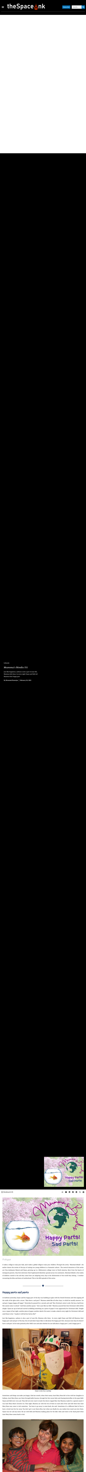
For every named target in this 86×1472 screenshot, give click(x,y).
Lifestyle (6, 663)
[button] (3, 7)
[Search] (83, 7)
